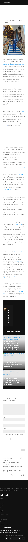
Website (5, 428)
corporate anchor (18, 261)
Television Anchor (4, 524)
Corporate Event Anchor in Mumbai (11, 462)
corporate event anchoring (16, 58)
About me (2, 500)
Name (4, 417)
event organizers (17, 272)
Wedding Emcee (3, 519)
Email (4, 423)
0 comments (6, 22)
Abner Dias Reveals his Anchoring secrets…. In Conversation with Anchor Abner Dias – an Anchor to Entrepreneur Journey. (13, 466)
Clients (1, 505)
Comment (5, 403)
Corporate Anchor (4, 514)
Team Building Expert (5, 517)
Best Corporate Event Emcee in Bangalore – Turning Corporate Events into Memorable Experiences (12, 458)
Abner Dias (6, 20)
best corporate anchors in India (10, 64)
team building (20, 20)
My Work (2, 503)
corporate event (21, 167)
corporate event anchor (8, 189)
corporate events (18, 224)
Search (23, 450)
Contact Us (2, 507)
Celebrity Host (3, 521)
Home (1, 498)
